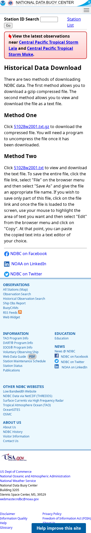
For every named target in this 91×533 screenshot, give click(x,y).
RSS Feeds (10, 312)
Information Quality (13, 518)
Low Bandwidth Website (19, 391)
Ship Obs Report (14, 303)
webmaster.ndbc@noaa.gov (19, 499)
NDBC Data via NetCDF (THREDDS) (27, 396)
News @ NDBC (65, 351)
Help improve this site (59, 528)
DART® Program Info (18, 343)
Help (3, 523)
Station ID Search (21, 19)
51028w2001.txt (29, 167)
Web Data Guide (14, 356)
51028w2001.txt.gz (31, 126)
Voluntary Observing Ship (20, 352)
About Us (9, 427)
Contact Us (10, 441)
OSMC (7, 414)
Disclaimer (7, 514)
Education (62, 338)
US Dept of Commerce (16, 471)
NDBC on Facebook (28, 253)
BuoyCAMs (10, 308)
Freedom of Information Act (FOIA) (66, 518)
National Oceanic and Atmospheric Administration (35, 476)
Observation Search (17, 294)
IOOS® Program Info (17, 347)
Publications (11, 370)
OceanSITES (11, 409)
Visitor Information (16, 436)
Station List (74, 22)
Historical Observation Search (24, 298)
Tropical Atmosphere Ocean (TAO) (27, 405)
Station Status (12, 366)
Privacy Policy (51, 514)
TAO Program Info (15, 338)
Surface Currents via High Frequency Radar (33, 400)
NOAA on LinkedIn (28, 263)
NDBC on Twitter (25, 274)
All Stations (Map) (15, 289)
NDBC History (12, 432)
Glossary (6, 527)
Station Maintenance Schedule (24, 361)
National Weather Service (18, 481)
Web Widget (11, 317)
